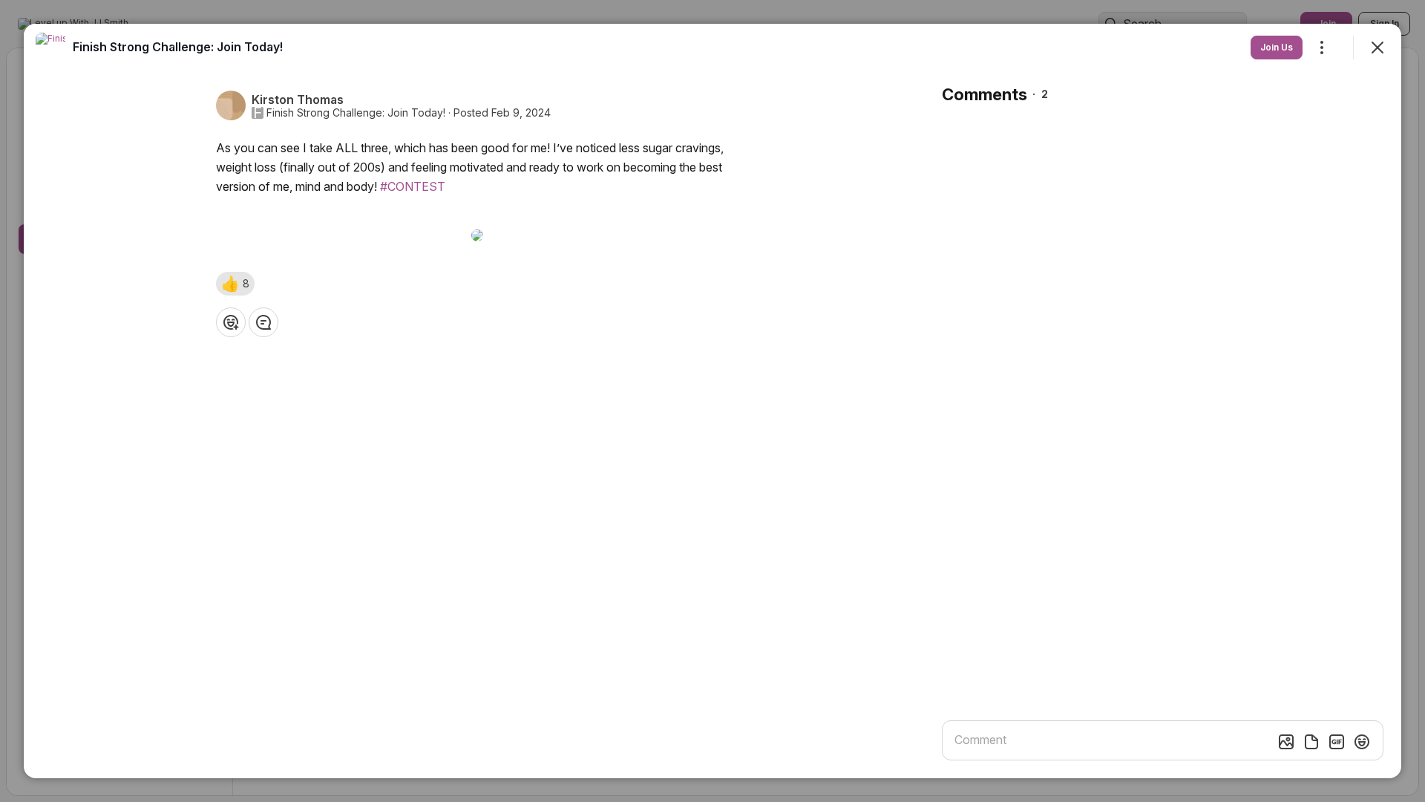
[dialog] (712, 401)
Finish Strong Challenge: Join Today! (355, 113)
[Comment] (263, 322)
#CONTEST (412, 186)
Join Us (1276, 47)
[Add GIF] (1337, 742)
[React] (231, 322)
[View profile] (50, 47)
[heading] (178, 47)
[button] (235, 284)
